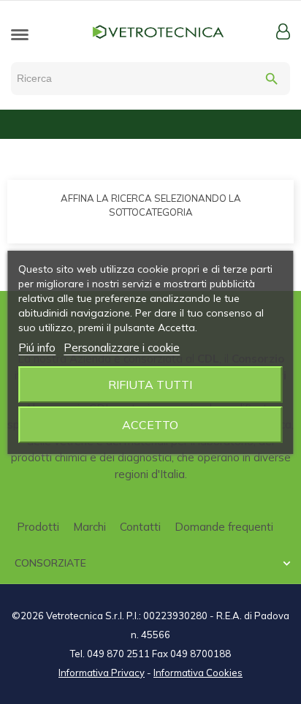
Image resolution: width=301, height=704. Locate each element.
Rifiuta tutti (150, 384)
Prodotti (38, 527)
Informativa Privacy (101, 672)
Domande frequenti (224, 527)
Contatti (140, 527)
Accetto (150, 424)
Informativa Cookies (198, 672)
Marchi (89, 527)
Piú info (37, 348)
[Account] (283, 31)
